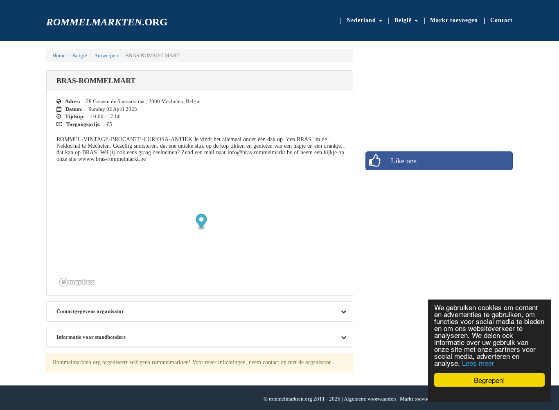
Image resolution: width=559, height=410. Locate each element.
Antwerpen (106, 55)
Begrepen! (489, 380)
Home (58, 55)
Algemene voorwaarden (370, 399)
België (79, 55)
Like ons (404, 161)
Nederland (362, 20)
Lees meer (478, 363)
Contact (501, 20)
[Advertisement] (426, 100)
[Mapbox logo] (77, 282)
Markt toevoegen (454, 20)
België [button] (404, 20)
